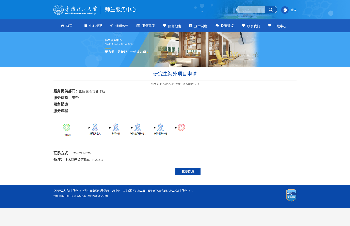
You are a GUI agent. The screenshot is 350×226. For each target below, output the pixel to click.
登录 (294, 10)
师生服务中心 (121, 10)
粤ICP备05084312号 (98, 196)
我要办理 (187, 171)
